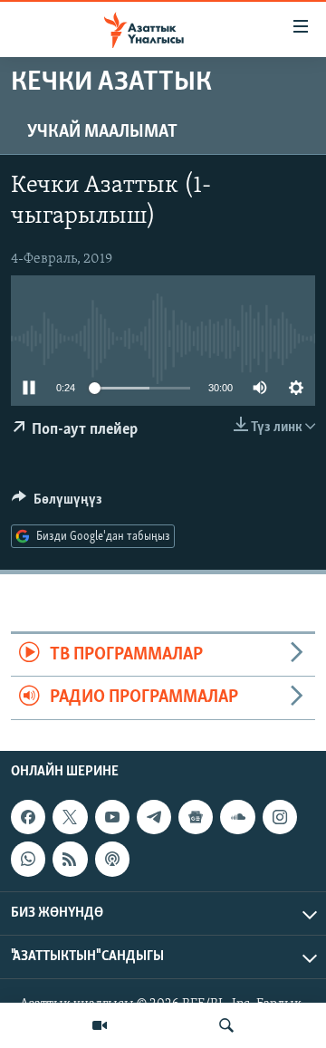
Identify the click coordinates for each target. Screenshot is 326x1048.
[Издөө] (226, 1025)
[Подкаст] (112, 858)
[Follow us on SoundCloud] (237, 817)
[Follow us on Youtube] (112, 817)
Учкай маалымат (102, 132)
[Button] (57, 503)
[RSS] (70, 858)
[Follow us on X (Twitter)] (70, 817)
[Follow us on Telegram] (154, 817)
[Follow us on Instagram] (280, 817)
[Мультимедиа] (99, 1025)
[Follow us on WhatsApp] (28, 858)
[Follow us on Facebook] (28, 817)
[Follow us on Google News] (195, 817)
